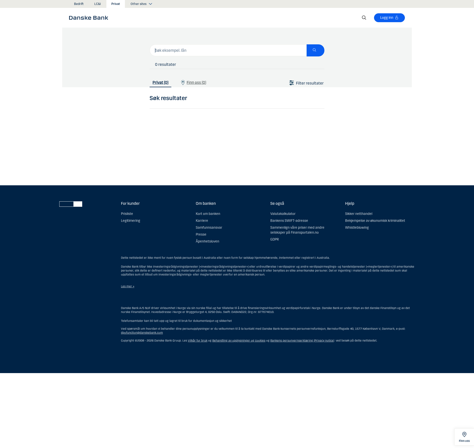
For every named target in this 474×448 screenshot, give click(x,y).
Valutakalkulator (283, 214)
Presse (201, 234)
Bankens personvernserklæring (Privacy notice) (302, 340)
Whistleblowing (357, 227)
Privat (115, 4)
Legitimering (130, 221)
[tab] (160, 81)
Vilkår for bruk (197, 340)
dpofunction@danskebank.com (142, 332)
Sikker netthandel (358, 214)
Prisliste (127, 214)
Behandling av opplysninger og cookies (238, 340)
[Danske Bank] (90, 17)
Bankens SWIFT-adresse (289, 221)
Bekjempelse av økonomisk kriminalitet (375, 221)
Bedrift (79, 4)
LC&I (97, 4)
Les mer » (127, 286)
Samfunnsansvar (209, 227)
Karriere (202, 221)
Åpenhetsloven (207, 241)
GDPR (274, 239)
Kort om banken (208, 214)
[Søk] (364, 18)
